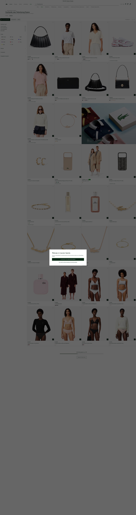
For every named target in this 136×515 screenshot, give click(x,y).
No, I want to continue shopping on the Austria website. (68, 262)
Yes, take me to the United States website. (68, 259)
